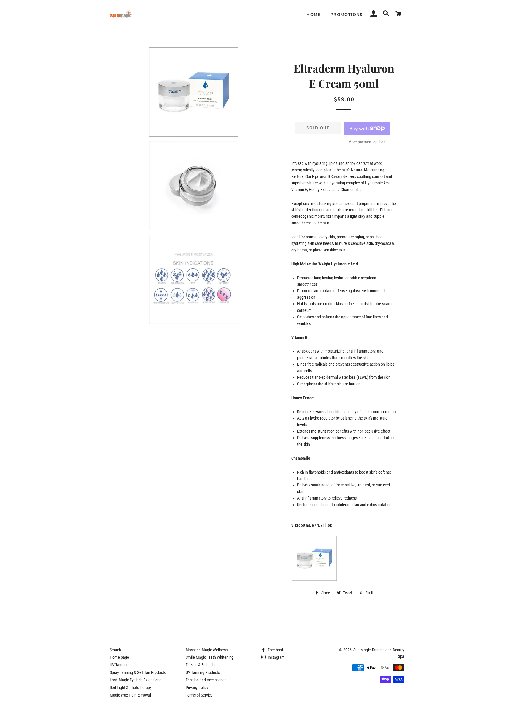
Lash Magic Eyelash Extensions (135, 679)
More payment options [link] (367, 142)
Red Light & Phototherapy (131, 687)
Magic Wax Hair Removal (130, 695)
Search (115, 649)
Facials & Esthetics (201, 664)
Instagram (276, 657)
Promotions (346, 15)
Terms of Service (199, 695)
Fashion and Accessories (206, 679)
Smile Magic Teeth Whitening (210, 657)
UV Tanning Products (203, 672)
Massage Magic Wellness (207, 649)
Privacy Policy (197, 687)
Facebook (275, 649)
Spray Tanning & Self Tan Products (138, 672)
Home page (119, 657)
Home (313, 15)
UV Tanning (119, 664)
